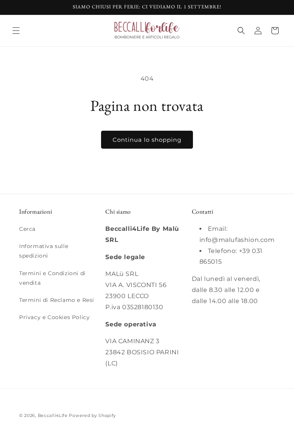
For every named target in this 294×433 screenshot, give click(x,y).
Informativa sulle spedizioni (43, 251)
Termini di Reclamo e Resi (56, 300)
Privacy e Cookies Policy (54, 317)
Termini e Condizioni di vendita (52, 278)
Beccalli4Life (53, 415)
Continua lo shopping (147, 139)
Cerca (27, 228)
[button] (16, 30)
